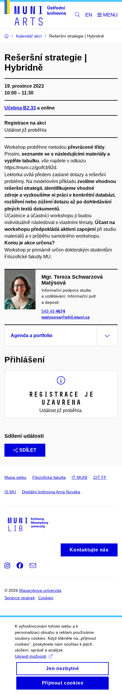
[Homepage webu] (35, 13)
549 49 (53, 311)
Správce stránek (19, 597)
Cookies (45, 597)
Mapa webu (15, 477)
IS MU (10, 491)
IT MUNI (79, 477)
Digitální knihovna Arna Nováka (51, 491)
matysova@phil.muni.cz (65, 317)
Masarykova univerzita (40, 590)
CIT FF (100, 477)
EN (88, 15)
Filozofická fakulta (49, 477)
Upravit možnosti (30, 656)
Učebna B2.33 (20, 107)
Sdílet (27, 450)
